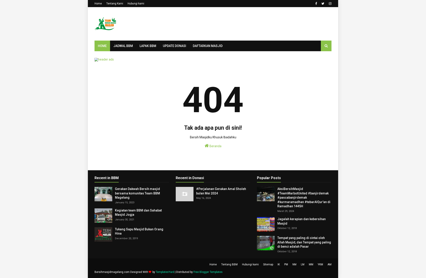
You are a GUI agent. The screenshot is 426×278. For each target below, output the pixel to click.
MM (311, 264)
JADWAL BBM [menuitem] (123, 46)
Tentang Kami (114, 3)
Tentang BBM (229, 264)
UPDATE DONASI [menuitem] (174, 46)
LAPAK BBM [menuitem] (148, 46)
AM (329, 264)
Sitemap (268, 264)
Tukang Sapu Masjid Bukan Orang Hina (139, 231)
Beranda (215, 146)
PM (286, 264)
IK (279, 264)
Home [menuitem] (102, 46)
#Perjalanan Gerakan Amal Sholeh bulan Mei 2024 (221, 191)
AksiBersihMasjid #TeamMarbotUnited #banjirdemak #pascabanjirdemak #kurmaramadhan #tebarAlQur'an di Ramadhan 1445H (303, 197)
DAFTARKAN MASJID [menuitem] (208, 46)
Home (98, 3)
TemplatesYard (165, 272)
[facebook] (316, 3)
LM (302, 264)
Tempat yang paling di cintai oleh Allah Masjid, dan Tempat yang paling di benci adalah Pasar (304, 242)
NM (294, 264)
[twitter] (322, 3)
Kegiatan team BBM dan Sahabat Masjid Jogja (138, 213)
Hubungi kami (136, 3)
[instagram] (329, 3)
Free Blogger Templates (208, 272)
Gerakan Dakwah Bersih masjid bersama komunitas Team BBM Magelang (137, 193)
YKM (320, 264)
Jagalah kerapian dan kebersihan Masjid (301, 221)
